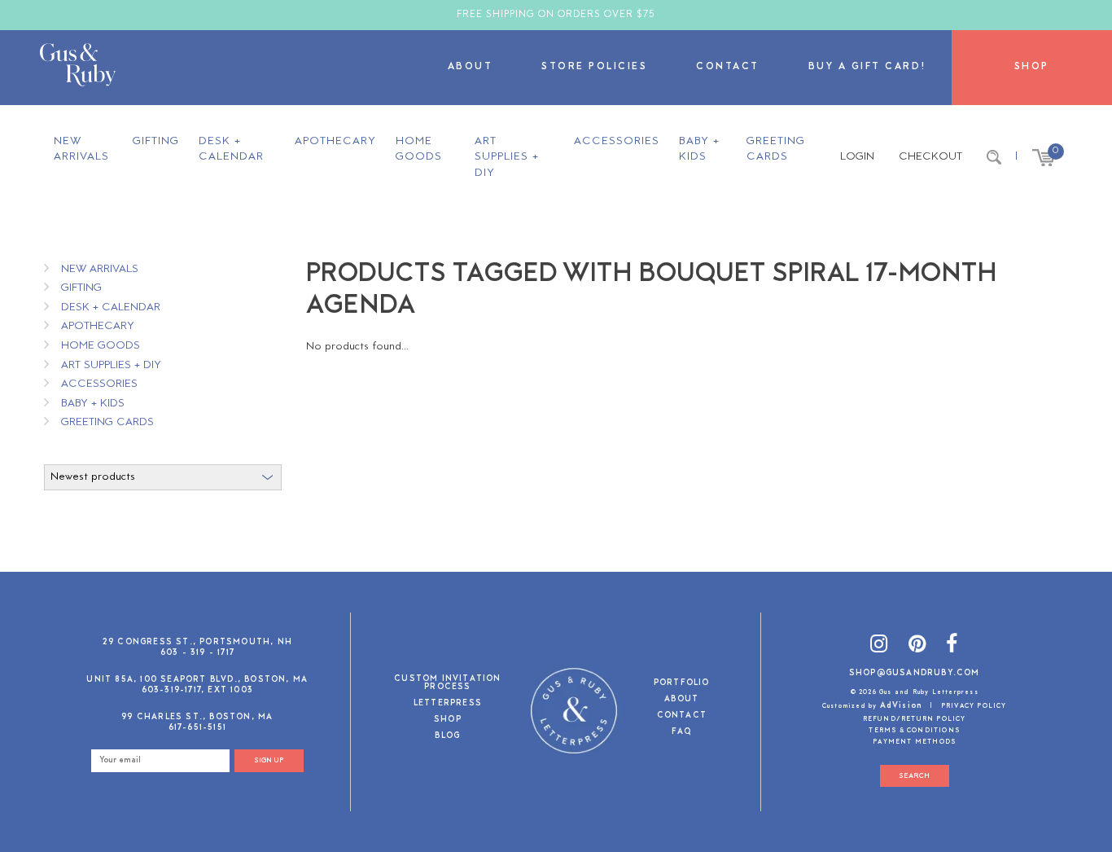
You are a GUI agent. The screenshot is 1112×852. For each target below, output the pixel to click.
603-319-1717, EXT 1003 (197, 690)
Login (857, 157)
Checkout (930, 157)
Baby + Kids (699, 149)
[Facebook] (952, 646)
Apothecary (335, 141)
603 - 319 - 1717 (197, 653)
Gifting (156, 141)
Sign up (268, 760)
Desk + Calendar (231, 149)
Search (914, 775)
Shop (1031, 67)
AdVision (901, 705)
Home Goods (419, 149)
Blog (447, 736)
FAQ (681, 732)
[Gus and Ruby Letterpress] (78, 67)
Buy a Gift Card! (867, 67)
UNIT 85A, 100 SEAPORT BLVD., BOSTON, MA (197, 679)
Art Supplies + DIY (507, 157)
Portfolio (682, 683)
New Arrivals (81, 149)
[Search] (993, 157)
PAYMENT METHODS (914, 742)
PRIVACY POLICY (974, 706)
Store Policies (594, 67)
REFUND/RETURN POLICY (914, 719)
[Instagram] (879, 646)
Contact (728, 67)
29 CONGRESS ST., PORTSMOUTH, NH (197, 642)
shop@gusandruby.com (914, 673)
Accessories (616, 141)
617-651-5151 (197, 727)
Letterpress (448, 704)
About (470, 67)
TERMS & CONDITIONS (914, 731)
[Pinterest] (917, 646)
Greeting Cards (775, 149)
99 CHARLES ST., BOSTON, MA (197, 717)
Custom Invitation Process (447, 683)
